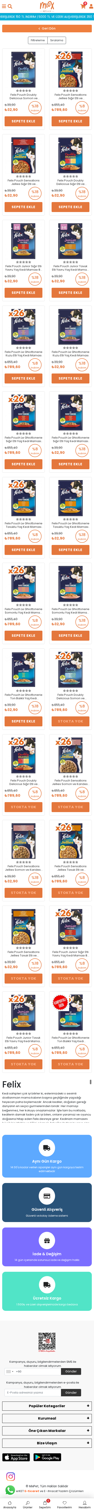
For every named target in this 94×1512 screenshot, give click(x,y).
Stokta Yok (70, 721)
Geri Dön (49, 28)
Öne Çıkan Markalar (47, 1430)
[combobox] (10, 1371)
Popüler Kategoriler (47, 1405)
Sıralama (56, 40)
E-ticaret (31, 1491)
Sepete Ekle (23, 121)
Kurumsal (47, 1418)
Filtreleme (38, 40)
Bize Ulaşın (47, 1443)
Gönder (71, 1371)
